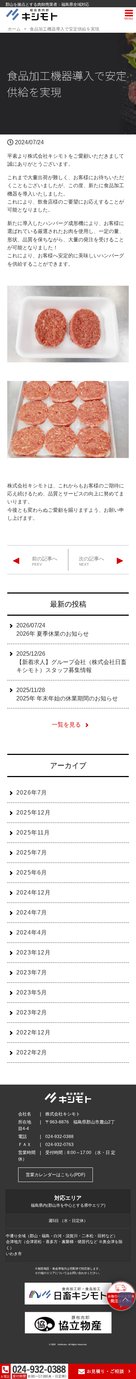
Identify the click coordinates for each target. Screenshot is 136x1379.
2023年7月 (31, 972)
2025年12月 (33, 812)
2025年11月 (33, 832)
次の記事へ (91, 559)
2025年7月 (31, 852)
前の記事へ (44, 559)
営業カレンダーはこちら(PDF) (55, 1174)
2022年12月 (33, 1032)
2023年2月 (31, 1012)
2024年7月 (31, 912)
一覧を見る (66, 724)
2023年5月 (31, 992)
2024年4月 (31, 932)
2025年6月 (31, 872)
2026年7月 (31, 792)
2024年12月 (33, 892)
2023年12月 (33, 952)
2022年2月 (31, 1052)
